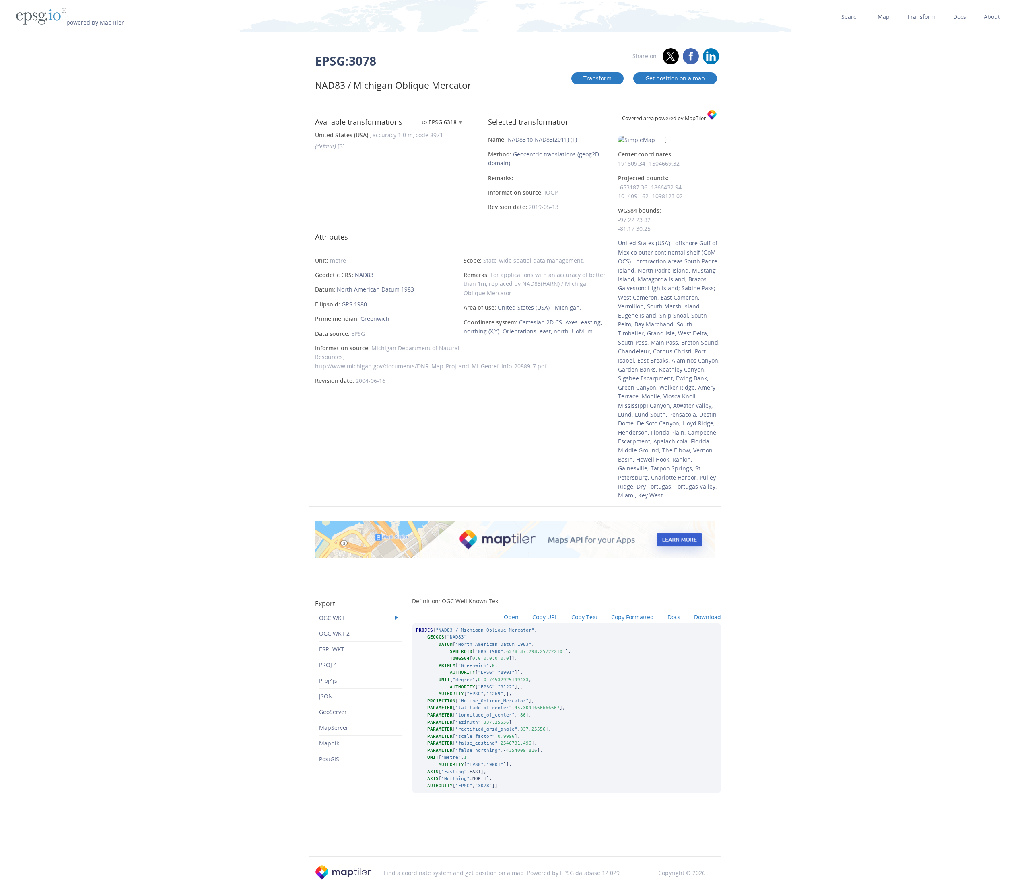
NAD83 (364, 275)
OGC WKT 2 (334, 633)
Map (884, 17)
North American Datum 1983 (375, 289)
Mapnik (329, 743)
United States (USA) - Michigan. (539, 307)
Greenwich (374, 318)
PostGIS (329, 759)
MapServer (333, 727)
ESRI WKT (331, 649)
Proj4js (328, 680)
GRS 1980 (354, 304)
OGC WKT (332, 618)
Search (850, 17)
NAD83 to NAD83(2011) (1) (542, 139)
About (992, 17)
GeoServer (333, 712)
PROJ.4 (328, 665)
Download (707, 617)
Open (511, 617)
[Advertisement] (515, 835)
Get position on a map (675, 78)
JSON (326, 696)
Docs (959, 17)
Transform (921, 17)
